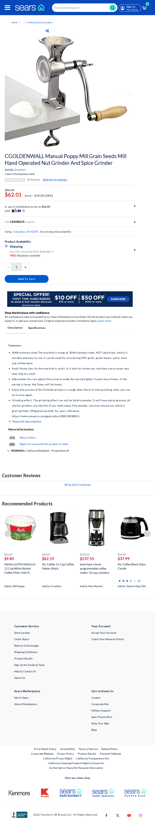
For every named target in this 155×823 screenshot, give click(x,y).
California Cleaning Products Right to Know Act (76, 763)
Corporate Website (42, 753)
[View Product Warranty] (12, 437)
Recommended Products (27, 503)
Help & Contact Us (25, 671)
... (22, 22)
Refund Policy (110, 749)
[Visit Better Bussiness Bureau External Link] (19, 814)
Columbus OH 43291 (26, 231)
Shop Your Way (100, 723)
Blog (94, 729)
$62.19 (48, 558)
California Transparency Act (92, 758)
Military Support (101, 710)
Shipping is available (25, 255)
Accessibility (67, 749)
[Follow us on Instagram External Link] (140, 815)
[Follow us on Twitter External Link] (118, 815)
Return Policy (28, 437)
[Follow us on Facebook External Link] (106, 815)
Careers (96, 697)
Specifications (37, 327)
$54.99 (122, 554)
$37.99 (124, 558)
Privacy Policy (65, 753)
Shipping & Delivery (25, 652)
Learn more (104, 320)
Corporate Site (99, 704)
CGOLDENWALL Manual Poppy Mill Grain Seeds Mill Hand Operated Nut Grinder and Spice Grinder (65, 159)
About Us (19, 677)
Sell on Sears (21, 697)
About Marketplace (25, 704)
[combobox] (84, 7)
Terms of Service (88, 749)
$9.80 (9, 558)
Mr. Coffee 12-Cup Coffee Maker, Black (58, 566)
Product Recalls (23, 658)
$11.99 (8, 554)
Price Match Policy (45, 749)
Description (15, 327)
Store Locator (22, 632)
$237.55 (87, 558)
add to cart (26, 279)
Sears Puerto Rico (101, 717)
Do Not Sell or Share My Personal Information (76, 767)
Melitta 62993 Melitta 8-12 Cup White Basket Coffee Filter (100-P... (20, 568)
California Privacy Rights (57, 758)
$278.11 (85, 554)
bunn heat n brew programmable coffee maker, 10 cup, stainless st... (94, 568)
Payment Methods (110, 753)
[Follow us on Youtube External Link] (129, 815)
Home (14, 22)
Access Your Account (103, 632)
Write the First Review (55, 179)
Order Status (21, 639)
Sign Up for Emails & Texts (29, 664)
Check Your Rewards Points (107, 639)
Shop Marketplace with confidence (27, 312)
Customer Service (26, 626)
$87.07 (46, 554)
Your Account (101, 626)
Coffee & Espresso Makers (40, 22)
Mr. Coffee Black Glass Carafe (132, 566)
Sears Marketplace (27, 691)
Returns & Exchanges (26, 645)
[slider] (127, 579)
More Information (21, 429)
